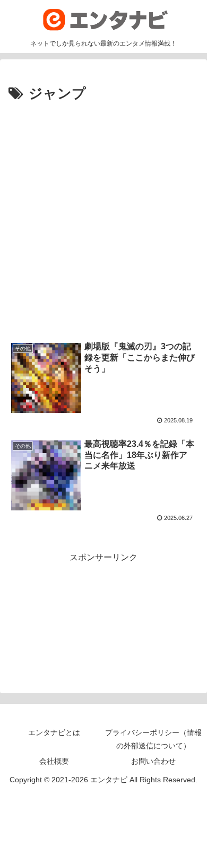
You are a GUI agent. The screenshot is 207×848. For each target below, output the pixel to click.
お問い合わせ (153, 761)
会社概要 (54, 761)
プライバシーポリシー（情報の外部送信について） (153, 739)
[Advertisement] (103, 214)
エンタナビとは (54, 732)
